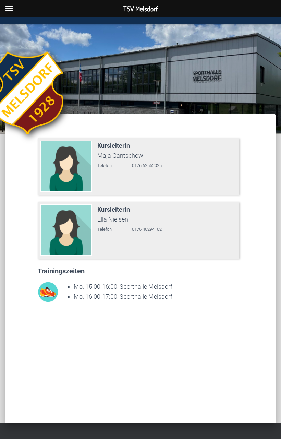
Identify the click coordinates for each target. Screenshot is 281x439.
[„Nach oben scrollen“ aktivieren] (267, 425)
